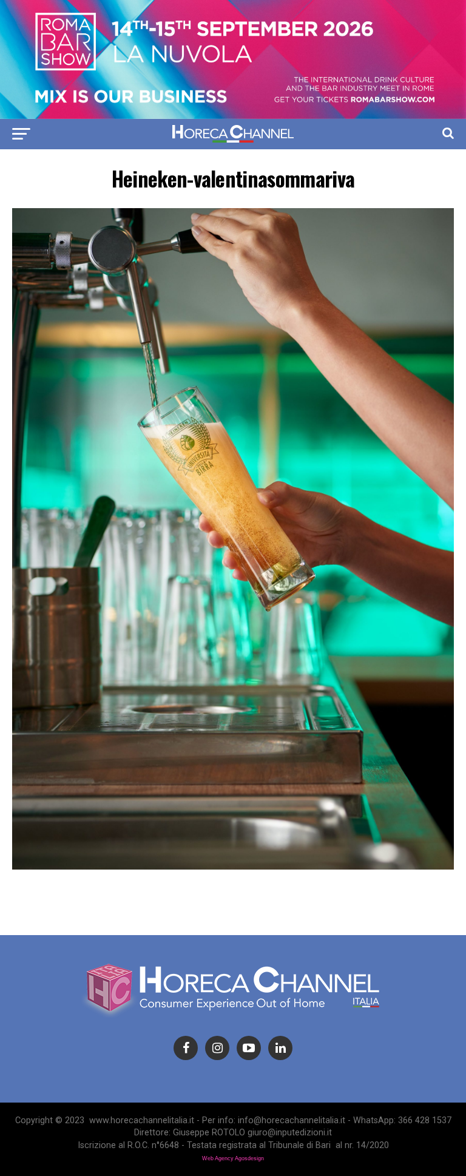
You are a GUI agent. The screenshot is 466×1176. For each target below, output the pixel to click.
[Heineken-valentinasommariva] (233, 866)
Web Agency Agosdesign (233, 1158)
